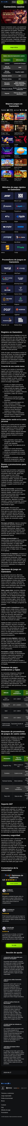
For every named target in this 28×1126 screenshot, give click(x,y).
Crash (17, 110)
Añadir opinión (14, 883)
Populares (3, 110)
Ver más (14, 945)
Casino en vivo (11, 110)
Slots (23, 110)
